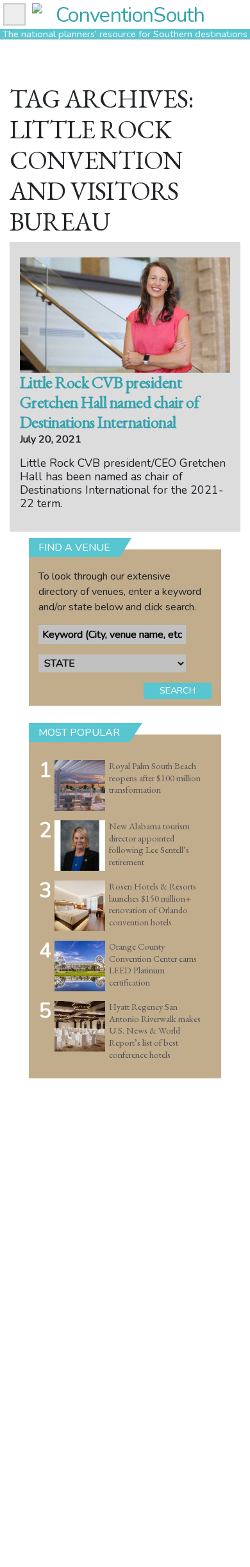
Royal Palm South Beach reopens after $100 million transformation (155, 777)
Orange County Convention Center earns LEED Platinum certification (153, 964)
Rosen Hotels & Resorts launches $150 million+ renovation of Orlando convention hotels (152, 904)
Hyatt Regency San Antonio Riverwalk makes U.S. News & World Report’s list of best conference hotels (155, 1030)
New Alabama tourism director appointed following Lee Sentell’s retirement (149, 844)
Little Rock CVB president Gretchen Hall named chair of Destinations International (109, 402)
